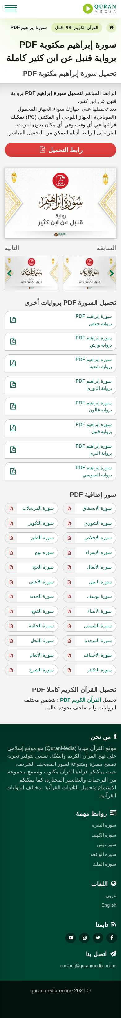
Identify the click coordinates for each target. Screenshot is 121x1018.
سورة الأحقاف (98, 655)
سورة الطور (42, 537)
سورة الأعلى (41, 581)
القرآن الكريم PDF (80, 700)
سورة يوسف (99, 596)
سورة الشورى (98, 523)
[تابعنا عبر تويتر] (98, 938)
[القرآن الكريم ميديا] (99, 9)
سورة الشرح (41, 669)
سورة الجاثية (41, 625)
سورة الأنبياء (99, 611)
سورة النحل (42, 640)
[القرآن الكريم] (111, 28)
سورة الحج (43, 566)
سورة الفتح (43, 611)
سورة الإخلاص (98, 537)
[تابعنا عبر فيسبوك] (111, 938)
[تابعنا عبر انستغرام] (84, 938)
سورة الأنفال (99, 566)
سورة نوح (44, 552)
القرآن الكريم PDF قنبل (76, 27)
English (108, 905)
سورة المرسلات (38, 508)
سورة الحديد (41, 596)
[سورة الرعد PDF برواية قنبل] (89, 273)
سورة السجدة (98, 640)
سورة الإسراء (99, 552)
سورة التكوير (41, 523)
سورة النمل (100, 581)
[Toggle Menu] (11, 8)
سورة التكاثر (99, 669)
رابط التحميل (65, 150)
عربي (111, 895)
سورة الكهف (104, 834)
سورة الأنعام (42, 655)
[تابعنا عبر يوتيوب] (70, 938)
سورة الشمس (98, 625)
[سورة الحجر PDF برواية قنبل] (31, 273)
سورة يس (106, 844)
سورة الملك (104, 864)
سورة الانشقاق (97, 508)
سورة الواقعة (103, 854)
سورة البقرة (104, 825)
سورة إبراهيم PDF (94, 316)
